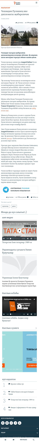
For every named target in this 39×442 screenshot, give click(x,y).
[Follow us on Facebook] (3, 423)
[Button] (19, 23)
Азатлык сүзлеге (10, 328)
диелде (9, 138)
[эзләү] (33, 439)
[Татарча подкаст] (5, 439)
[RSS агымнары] (19, 423)
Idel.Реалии (23, 439)
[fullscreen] (35, 238)
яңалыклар (5, 8)
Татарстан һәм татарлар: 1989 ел (16, 224)
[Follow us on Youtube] (7, 423)
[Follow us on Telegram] (15, 423)
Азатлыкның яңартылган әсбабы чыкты (19, 299)
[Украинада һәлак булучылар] (19, 266)
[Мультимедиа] (13, 439)
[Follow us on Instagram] (11, 423)
